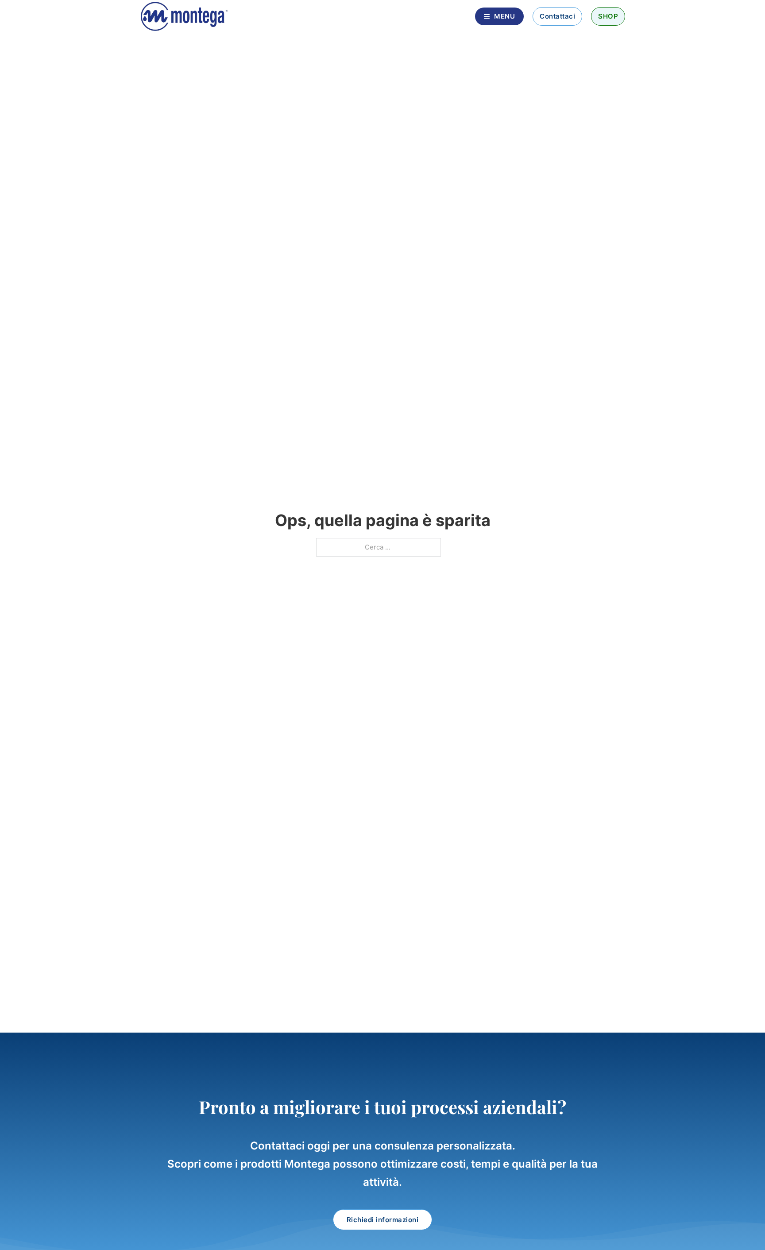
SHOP (608, 16)
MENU (504, 16)
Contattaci (557, 16)
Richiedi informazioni (383, 1219)
